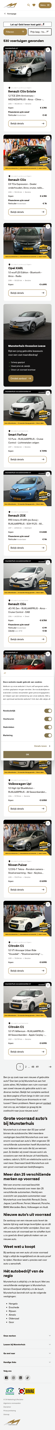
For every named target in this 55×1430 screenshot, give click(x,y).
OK (27, 754)
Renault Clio (17, 179)
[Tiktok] (28, 1378)
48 (33, 1066)
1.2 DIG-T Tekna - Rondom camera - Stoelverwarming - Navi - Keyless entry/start (26, 872)
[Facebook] (6, 1378)
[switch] (48, 719)
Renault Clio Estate (22, 91)
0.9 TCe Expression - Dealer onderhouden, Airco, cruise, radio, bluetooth (25, 187)
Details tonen (40, 746)
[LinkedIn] (20, 1378)
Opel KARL (15, 268)
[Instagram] (13, 1378)
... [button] (29, 1066)
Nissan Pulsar (17, 865)
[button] (50, 1066)
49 (37, 1066)
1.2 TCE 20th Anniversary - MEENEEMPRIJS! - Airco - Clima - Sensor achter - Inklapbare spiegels (26, 99)
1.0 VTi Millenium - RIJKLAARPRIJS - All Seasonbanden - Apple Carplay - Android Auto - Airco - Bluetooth (26, 1035)
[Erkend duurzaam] (9, 1391)
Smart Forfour (17, 434)
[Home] (10, 5)
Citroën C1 (16, 946)
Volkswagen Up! (19, 783)
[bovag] (26, 1391)
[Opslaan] (48, 49)
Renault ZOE (17, 515)
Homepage (11, 13)
